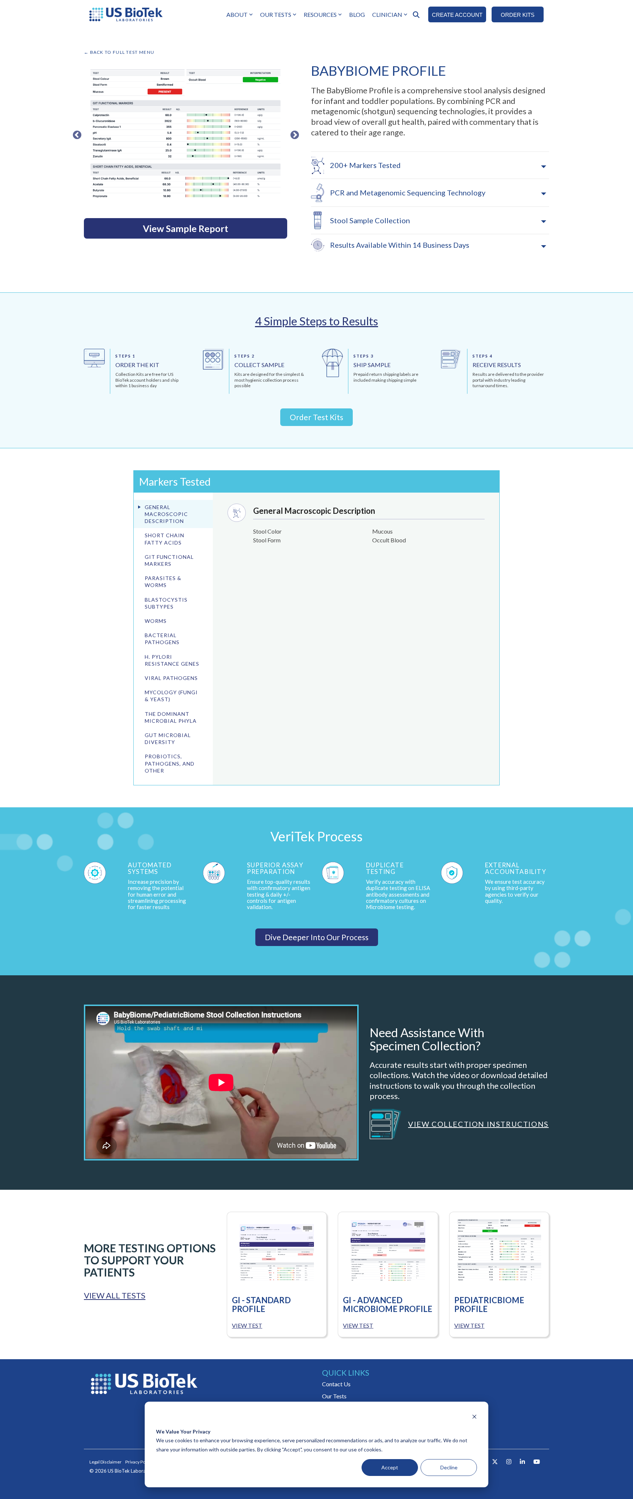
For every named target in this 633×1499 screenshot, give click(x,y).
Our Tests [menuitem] (334, 1396)
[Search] (416, 14)
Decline (449, 1467)
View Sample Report (185, 228)
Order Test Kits (316, 417)
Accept (389, 1467)
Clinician (387, 14)
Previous (75, 134)
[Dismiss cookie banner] (474, 1417)
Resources (320, 14)
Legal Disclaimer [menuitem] (105, 1462)
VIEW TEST (247, 1325)
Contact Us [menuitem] (336, 1383)
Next (293, 134)
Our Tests (275, 14)
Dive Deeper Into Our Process (317, 937)
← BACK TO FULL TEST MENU (119, 52)
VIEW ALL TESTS (114, 1295)
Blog (357, 14)
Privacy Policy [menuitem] (138, 1462)
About (237, 14)
